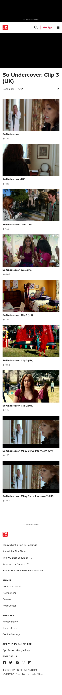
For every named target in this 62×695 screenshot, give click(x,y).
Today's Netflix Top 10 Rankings (20, 545)
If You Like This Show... (15, 551)
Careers (7, 599)
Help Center (9, 605)
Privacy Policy (10, 621)
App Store (8, 650)
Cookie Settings (11, 634)
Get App (47, 27)
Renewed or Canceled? (15, 564)
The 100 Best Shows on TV (17, 557)
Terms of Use (10, 628)
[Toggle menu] (58, 27)
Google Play (23, 650)
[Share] (58, 89)
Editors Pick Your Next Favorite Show (23, 570)
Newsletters (9, 593)
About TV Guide (12, 586)
